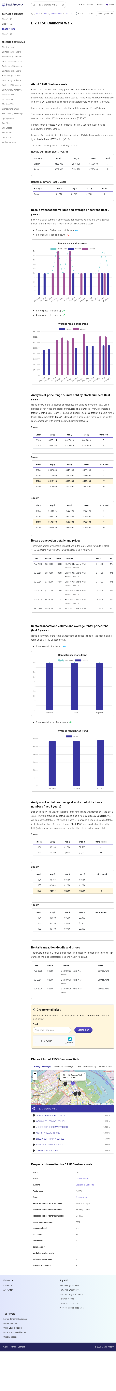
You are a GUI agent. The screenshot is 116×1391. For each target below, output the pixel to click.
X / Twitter (8, 1290)
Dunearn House (10, 1323)
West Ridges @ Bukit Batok (71, 1308)
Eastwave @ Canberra (12, 90)
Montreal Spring (9, 99)
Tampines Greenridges (69, 1303)
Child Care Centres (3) (86, 1067)
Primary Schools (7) (42, 1067)
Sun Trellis (6, 137)
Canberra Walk (82, 1178)
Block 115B (7, 24)
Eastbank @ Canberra (11, 52)
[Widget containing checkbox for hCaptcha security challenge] (54, 1040)
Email (35, 1024)
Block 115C (8, 29)
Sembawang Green (10, 109)
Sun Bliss (6, 123)
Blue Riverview (8, 47)
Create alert (83, 1030)
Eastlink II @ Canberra (12, 85)
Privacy (5, 1347)
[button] (75, 1085)
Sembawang (81, 1197)
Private (90, 5)
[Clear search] (63, 4)
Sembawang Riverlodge (12, 113)
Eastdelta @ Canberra (11, 71)
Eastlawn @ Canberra (11, 75)
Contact (21, 1347)
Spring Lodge (8, 118)
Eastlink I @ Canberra (11, 80)
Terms (13, 1347)
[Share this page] (78, 13)
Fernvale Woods (67, 1299)
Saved (111, 5)
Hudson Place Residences (14, 1332)
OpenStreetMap (107, 1104)
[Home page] (32, 14)
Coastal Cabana (10, 1337)
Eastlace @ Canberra (85, 1185)
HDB (81, 5)
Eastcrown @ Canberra (12, 66)
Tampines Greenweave (70, 1290)
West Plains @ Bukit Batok (71, 1294)
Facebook (7, 1285)
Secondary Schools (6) (64, 1067)
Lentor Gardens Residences (15, 1319)
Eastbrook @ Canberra (12, 57)
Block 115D (7, 34)
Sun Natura (7, 133)
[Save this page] (89, 13)
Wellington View (9, 142)
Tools (99, 5)
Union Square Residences (14, 1328)
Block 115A (7, 19)
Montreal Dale (8, 95)
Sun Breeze (7, 128)
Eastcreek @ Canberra (12, 61)
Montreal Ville (8, 104)
